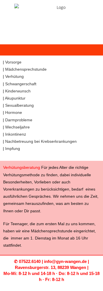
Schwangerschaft (20, 84)
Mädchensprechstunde (26, 69)
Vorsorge (13, 62)
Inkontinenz (15, 134)
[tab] (51, 105)
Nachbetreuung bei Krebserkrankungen (41, 141)
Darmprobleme (18, 120)
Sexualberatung (19, 105)
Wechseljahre (17, 127)
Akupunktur (15, 98)
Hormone (13, 112)
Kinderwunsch (18, 91)
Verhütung (14, 76)
